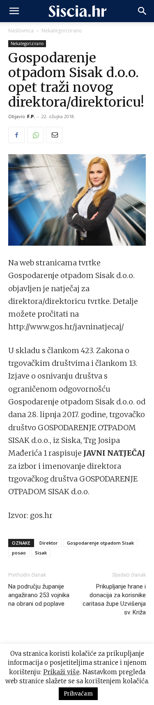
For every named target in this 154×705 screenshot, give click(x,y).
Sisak (41, 553)
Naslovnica (21, 30)
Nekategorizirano (61, 30)
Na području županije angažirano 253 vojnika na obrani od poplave (38, 595)
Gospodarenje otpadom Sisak (100, 543)
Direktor (48, 543)
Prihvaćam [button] (78, 693)
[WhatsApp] (35, 135)
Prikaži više (61, 672)
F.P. (31, 116)
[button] (14, 11)
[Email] (54, 135)
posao (19, 553)
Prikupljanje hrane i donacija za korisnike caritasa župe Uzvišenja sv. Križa (114, 599)
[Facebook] (16, 135)
